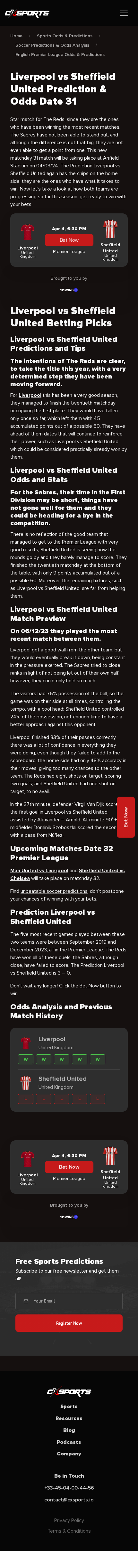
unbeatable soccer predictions (54, 891)
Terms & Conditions (69, 1531)
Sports (69, 1406)
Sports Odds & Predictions (64, 36)
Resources (69, 1418)
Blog (69, 1430)
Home (16, 36)
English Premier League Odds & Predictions (60, 54)
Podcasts (69, 1442)
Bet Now (69, 240)
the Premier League (75, 542)
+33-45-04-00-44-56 (69, 1488)
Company (69, 1454)
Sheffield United (82, 709)
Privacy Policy (69, 1520)
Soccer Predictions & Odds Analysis (52, 45)
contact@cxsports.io (69, 1500)
